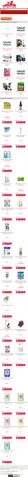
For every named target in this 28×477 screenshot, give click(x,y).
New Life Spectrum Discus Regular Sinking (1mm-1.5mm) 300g (21, 282)
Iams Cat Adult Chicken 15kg (6, 473)
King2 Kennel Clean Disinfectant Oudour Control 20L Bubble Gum (7, 209)
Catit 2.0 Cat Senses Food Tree (7, 305)
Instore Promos (14, 467)
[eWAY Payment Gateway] (14, 476)
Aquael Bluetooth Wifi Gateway (21, 62)
